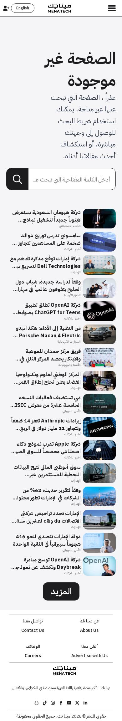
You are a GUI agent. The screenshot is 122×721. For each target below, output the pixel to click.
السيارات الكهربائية (69, 341)
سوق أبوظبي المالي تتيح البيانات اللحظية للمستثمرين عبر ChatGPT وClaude (47, 470)
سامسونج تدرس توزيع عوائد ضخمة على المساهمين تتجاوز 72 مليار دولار (46, 239)
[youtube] (69, 703)
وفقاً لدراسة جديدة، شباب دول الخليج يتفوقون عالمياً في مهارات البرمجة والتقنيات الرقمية (47, 285)
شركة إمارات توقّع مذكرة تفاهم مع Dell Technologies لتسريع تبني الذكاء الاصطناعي (45, 262)
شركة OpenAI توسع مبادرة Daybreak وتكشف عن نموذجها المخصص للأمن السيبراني (46, 563)
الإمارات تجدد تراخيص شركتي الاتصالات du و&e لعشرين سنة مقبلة (48, 517)
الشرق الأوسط (72, 295)
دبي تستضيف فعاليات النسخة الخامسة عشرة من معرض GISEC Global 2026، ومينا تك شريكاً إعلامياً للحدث (46, 401)
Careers (33, 656)
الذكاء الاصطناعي (70, 225)
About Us (89, 630)
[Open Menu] (111, 8)
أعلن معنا (89, 646)
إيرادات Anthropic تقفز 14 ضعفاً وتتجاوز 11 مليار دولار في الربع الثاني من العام (46, 424)
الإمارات (76, 272)
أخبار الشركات (72, 249)
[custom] (85, 703)
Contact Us (32, 630)
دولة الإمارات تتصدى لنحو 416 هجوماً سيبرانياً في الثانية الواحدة (47, 540)
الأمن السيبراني (72, 411)
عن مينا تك (89, 621)
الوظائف (33, 646)
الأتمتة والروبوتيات (69, 364)
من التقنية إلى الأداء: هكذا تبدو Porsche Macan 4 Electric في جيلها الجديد (47, 332)
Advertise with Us (89, 656)
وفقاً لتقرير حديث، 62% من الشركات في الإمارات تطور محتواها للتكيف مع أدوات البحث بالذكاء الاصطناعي (46, 494)
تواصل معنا (33, 621)
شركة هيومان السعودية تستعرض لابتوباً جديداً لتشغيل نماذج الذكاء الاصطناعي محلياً (46, 216)
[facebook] (61, 703)
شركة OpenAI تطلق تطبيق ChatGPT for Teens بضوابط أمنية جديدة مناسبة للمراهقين (48, 308)
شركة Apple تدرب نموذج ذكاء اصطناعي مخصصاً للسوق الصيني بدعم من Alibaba (46, 447)
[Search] (17, 179)
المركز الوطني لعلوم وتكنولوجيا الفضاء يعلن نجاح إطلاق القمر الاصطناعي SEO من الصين (48, 378)
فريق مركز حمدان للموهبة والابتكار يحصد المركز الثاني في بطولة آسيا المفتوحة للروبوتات (48, 355)
